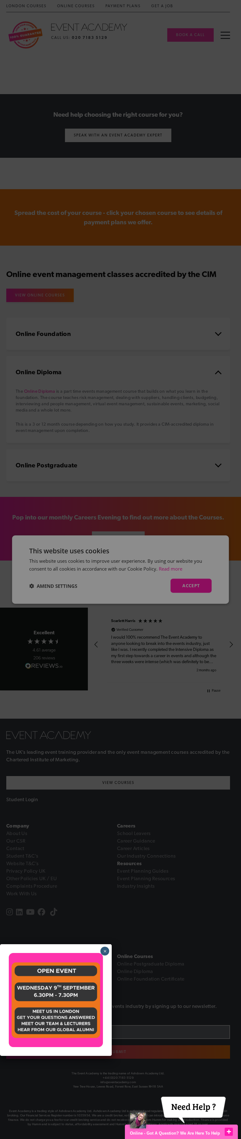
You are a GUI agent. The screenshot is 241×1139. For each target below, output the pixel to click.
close (229, 1132)
